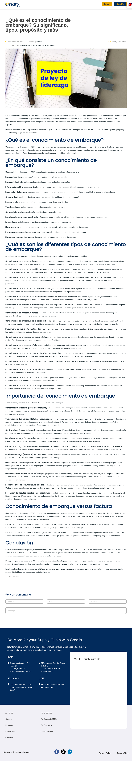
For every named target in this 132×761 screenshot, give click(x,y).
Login (106, 4)
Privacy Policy (105, 753)
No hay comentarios (119, 42)
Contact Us (9, 737)
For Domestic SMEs (49, 719)
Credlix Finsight (47, 731)
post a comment (20, 619)
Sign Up (120, 4)
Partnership (10, 731)
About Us (9, 713)
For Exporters (46, 713)
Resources (9, 725)
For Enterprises (47, 725)
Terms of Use (123, 753)
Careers (8, 719)
